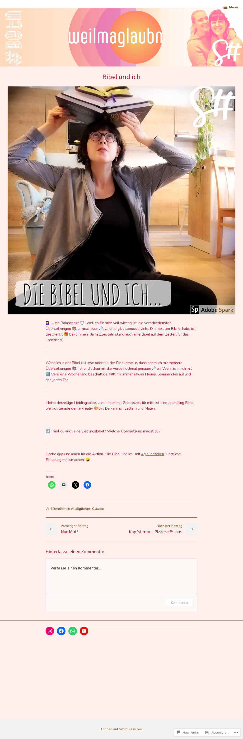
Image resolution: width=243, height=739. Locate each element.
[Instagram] (50, 631)
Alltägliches (80, 509)
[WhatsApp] (72, 631)
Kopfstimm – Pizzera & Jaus (155, 531)
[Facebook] (61, 631)
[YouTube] (84, 631)
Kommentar (179, 603)
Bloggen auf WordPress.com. (121, 729)
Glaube (98, 509)
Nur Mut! (69, 531)
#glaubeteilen (152, 454)
